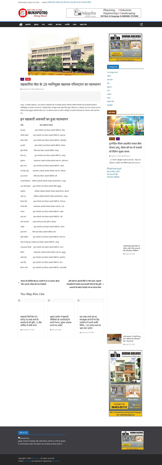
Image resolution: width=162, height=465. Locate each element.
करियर (109, 76)
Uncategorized (112, 72)
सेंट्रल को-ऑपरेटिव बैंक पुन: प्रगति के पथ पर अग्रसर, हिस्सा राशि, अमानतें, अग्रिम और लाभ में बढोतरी (40, 282)
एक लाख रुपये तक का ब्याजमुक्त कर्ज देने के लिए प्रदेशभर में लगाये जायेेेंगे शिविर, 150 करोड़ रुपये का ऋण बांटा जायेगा (90, 322)
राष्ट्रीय (50, 24)
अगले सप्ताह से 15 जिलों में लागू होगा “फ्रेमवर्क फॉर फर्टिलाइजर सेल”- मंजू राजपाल (131, 338)
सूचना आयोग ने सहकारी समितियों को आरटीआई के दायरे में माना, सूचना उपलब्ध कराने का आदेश (60, 321)
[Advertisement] (60, 96)
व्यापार (74, 24)
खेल (108, 83)
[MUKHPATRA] (23, 438)
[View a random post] (141, 24)
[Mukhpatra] (20, 24)
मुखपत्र (36, 24)
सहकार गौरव (83, 24)
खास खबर (58, 24)
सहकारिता (28, 24)
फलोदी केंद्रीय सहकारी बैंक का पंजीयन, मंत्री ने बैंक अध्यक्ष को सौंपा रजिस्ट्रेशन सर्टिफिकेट (131, 248)
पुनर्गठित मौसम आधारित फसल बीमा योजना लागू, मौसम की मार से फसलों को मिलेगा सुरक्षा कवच (125, 147)
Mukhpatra (40, 89)
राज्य (43, 24)
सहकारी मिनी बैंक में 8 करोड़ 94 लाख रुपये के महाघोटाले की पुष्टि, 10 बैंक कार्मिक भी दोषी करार (31, 321)
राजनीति (67, 24)
